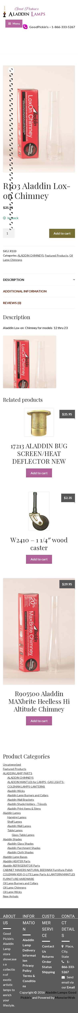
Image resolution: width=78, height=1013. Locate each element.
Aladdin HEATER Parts (16, 861)
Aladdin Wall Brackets (20, 799)
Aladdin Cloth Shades (20, 852)
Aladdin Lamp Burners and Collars (27, 795)
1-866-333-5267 (68, 967)
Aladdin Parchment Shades (23, 848)
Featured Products (56, 255)
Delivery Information (29, 955)
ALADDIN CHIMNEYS (31, 255)
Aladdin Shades (12, 839)
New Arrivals (10, 896)
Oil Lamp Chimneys (14, 887)
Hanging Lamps (16, 817)
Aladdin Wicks (16, 791)
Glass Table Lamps (23, 835)
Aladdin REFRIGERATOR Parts (21, 865)
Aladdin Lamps (12, 813)
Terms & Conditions (29, 981)
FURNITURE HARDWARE (18, 878)
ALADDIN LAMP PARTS (17, 773)
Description (13, 279)
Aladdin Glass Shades (20, 843)
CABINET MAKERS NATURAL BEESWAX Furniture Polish (38, 870)
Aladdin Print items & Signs (24, 808)
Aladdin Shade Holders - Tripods (27, 804)
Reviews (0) (12, 303)
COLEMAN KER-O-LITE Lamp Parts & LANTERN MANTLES (39, 874)
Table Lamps (15, 830)
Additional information (25, 291)
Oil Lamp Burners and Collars (20, 883)
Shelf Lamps (14, 821)
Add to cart (62, 233)
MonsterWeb (65, 997)
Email (71, 987)
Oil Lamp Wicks (12, 892)
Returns (48, 956)
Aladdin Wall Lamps (19, 826)
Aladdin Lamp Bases (15, 856)
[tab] (39, 280)
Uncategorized (12, 764)
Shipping (48, 972)
